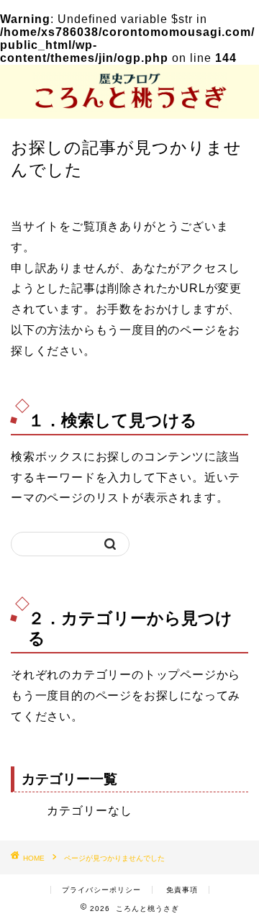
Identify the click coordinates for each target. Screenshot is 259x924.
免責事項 (182, 890)
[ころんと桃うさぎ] (129, 106)
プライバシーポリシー (101, 890)
